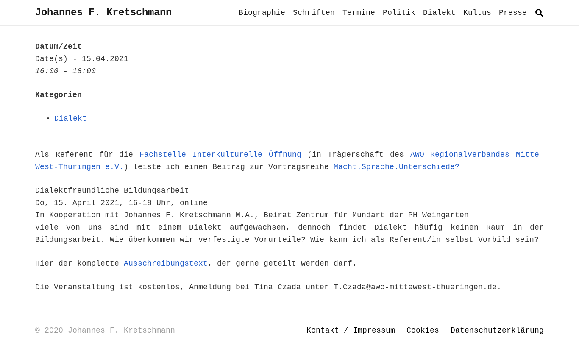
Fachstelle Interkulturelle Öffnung (220, 154)
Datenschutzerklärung (497, 330)
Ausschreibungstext (166, 263)
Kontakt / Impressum (350, 330)
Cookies (422, 330)
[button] (539, 13)
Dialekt (70, 118)
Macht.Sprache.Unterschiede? (396, 167)
